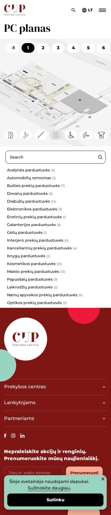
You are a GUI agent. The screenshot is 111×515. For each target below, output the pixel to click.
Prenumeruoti (84, 472)
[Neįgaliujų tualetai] (71, 135)
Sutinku (55, 499)
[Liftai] (10, 135)
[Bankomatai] (101, 135)
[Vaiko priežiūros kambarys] (86, 135)
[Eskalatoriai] (25, 135)
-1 (13, 47)
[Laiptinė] (40, 135)
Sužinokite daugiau (49, 488)
